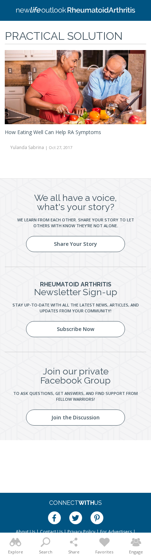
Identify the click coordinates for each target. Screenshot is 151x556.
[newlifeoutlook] (75, 10)
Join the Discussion (75, 417)
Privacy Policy (81, 532)
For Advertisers (116, 532)
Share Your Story (75, 243)
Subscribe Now (75, 328)
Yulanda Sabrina (27, 147)
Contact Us (51, 532)
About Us (25, 532)
